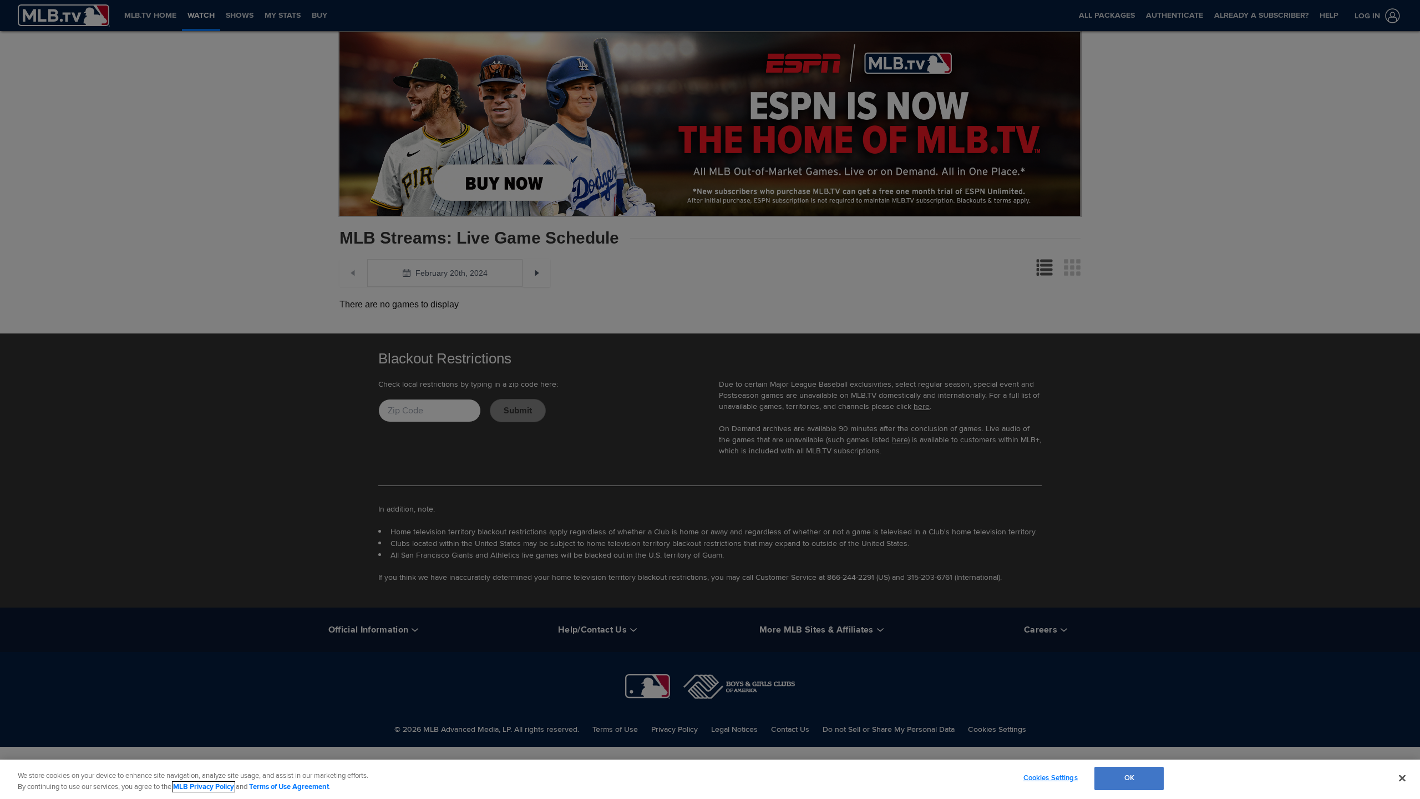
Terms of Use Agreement (289, 786)
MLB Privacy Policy (203, 786)
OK (1129, 777)
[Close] (1402, 778)
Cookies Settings (1050, 777)
